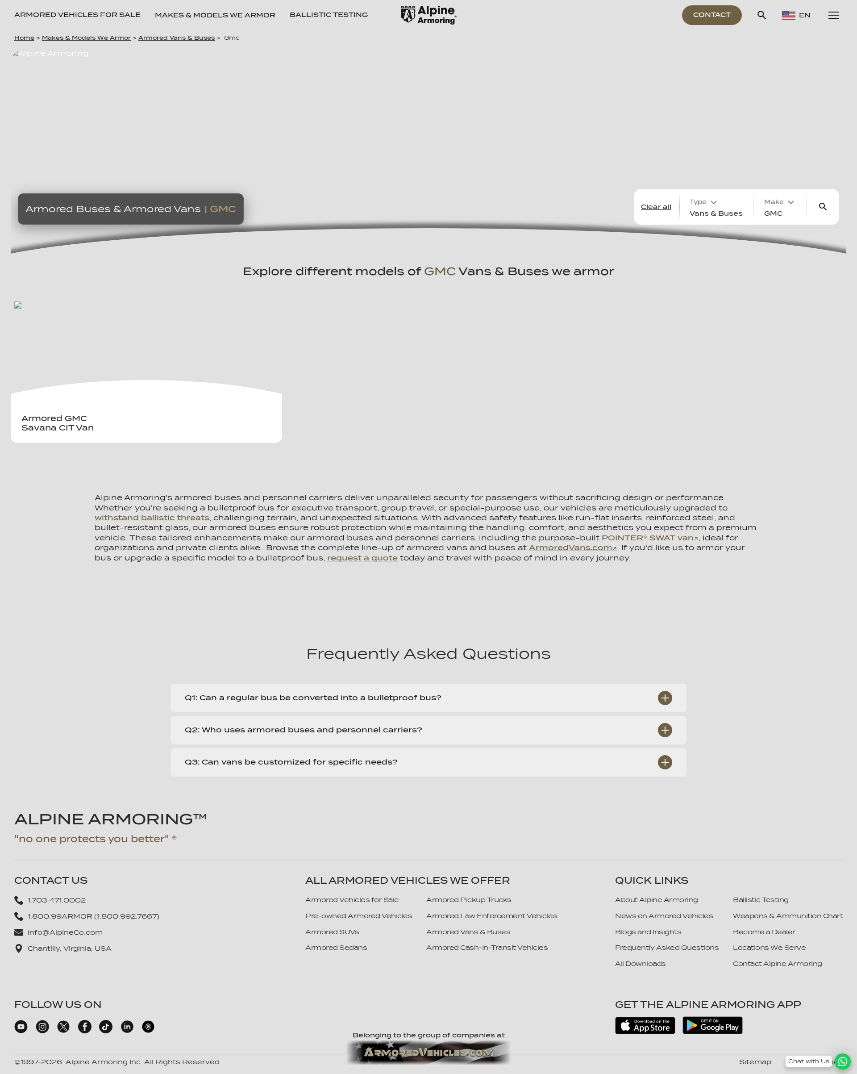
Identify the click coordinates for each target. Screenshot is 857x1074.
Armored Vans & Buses (176, 37)
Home (24, 37)
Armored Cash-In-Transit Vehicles (487, 947)
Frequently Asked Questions (667, 947)
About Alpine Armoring (656, 899)
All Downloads (640, 963)
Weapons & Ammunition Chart (788, 915)
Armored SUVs (332, 932)
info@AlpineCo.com (65, 932)
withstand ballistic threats (152, 518)
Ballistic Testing (329, 14)
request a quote (362, 558)
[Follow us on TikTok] (105, 1031)
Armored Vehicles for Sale (77, 14)
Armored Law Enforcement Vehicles (491, 915)
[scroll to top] (843, 1048)
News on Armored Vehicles (664, 915)
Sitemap (755, 1062)
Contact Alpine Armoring (777, 963)
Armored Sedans (336, 947)
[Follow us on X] (63, 1031)
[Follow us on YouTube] (21, 1031)
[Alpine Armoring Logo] (429, 15)
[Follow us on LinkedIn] (127, 1031)
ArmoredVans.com (570, 547)
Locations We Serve (769, 947)
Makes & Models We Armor (86, 37)
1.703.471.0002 (57, 900)
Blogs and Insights (648, 932)
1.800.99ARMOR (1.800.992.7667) (93, 916)
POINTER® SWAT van (648, 538)
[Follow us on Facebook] (85, 1031)
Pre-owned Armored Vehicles (358, 915)
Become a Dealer (764, 932)
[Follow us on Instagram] (42, 1031)
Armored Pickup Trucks (469, 899)
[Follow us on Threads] (148, 1031)
